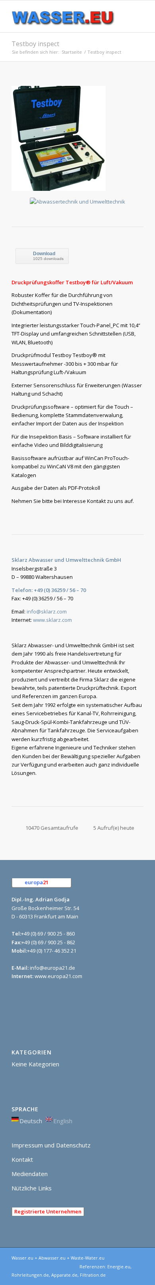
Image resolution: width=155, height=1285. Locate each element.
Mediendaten (30, 1174)
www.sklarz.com (52, 619)
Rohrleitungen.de (30, 1275)
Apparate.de (64, 1275)
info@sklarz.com (47, 611)
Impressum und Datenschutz (51, 1145)
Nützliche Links (32, 1188)
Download (44, 253)
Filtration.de (93, 1275)
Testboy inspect (35, 43)
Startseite (72, 52)
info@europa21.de (52, 967)
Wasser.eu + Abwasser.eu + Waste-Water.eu (58, 1258)
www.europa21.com (58, 976)
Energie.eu (118, 1266)
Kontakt (22, 1159)
